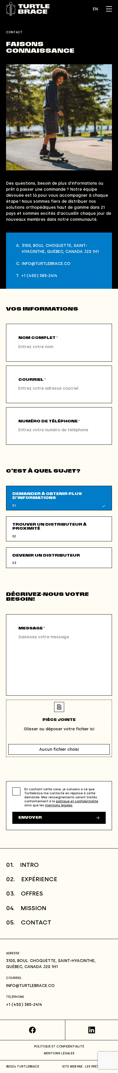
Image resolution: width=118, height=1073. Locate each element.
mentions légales (58, 805)
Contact (28, 922)
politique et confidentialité (77, 801)
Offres (24, 893)
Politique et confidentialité (59, 1046)
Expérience (31, 879)
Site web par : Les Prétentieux (87, 1066)
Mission (26, 908)
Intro (22, 864)
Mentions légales (59, 1053)
